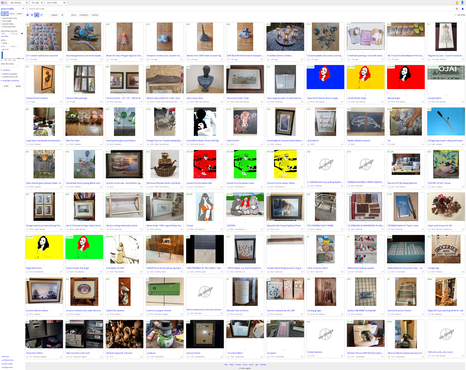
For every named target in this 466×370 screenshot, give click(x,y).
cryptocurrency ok (10, 77)
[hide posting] (60, 59)
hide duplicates (9, 26)
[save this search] (462, 9)
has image (7, 21)
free (5, 43)
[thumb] (32, 15)
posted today (8, 24)
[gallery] (36, 15)
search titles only (10, 18)
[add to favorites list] (27, 59)
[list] (27, 15)
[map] (41, 15)
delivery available (10, 74)
